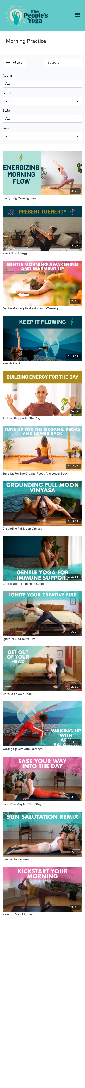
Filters (18, 62)
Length (7, 93)
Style (6, 111)
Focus (7, 128)
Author (7, 76)
